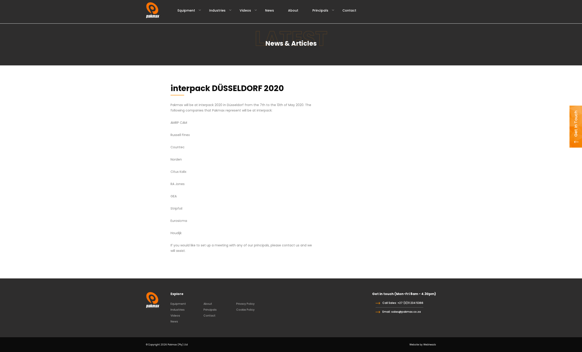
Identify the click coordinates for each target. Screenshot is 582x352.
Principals (320, 10)
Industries (217, 10)
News (269, 10)
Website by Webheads (422, 344)
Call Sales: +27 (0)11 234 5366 (402, 303)
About (293, 10)
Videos (245, 10)
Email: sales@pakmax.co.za (401, 312)
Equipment (186, 10)
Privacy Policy (245, 304)
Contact (349, 10)
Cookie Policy (245, 310)
